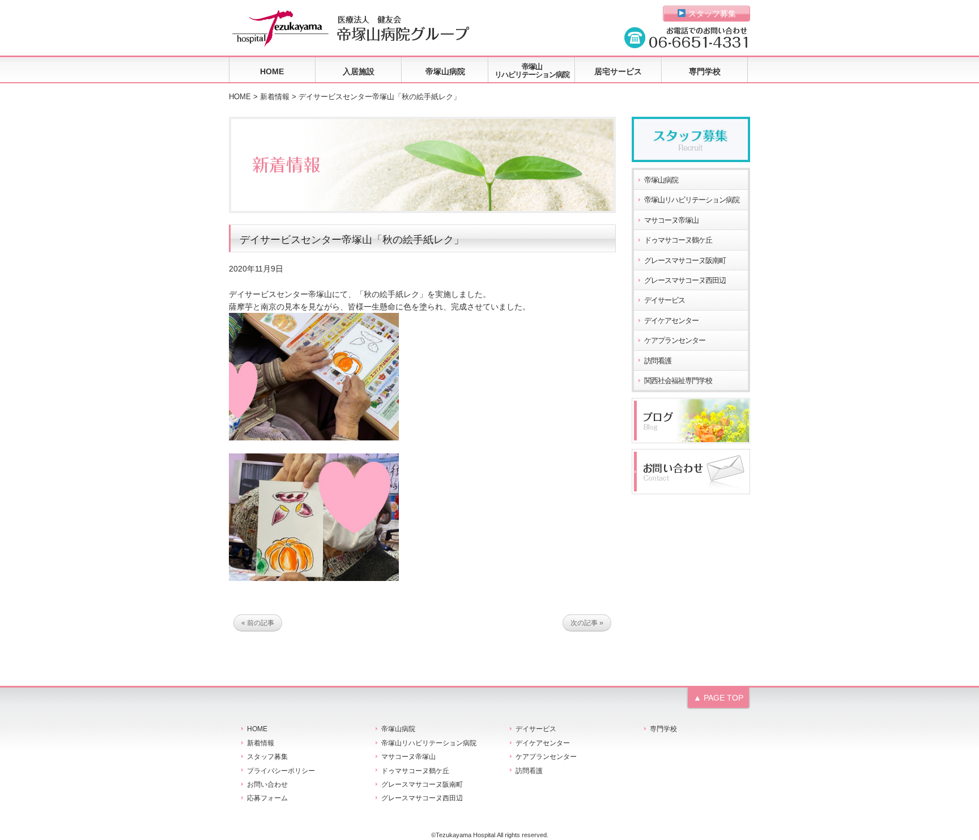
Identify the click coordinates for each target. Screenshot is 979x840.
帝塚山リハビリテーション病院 (532, 70)
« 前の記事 (257, 623)
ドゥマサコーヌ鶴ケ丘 (678, 240)
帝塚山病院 (445, 71)
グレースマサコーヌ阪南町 (685, 261)
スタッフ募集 (711, 13)
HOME (272, 71)
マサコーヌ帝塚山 (671, 220)
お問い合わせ (267, 784)
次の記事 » (587, 623)
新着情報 (275, 97)
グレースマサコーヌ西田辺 (685, 281)
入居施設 (358, 71)
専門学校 (705, 71)
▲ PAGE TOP (718, 697)
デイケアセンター (671, 321)
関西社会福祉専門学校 (678, 381)
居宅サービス (618, 71)
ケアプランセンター (674, 341)
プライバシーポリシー (281, 771)
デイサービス (664, 300)
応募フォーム (267, 798)
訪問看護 (657, 361)
